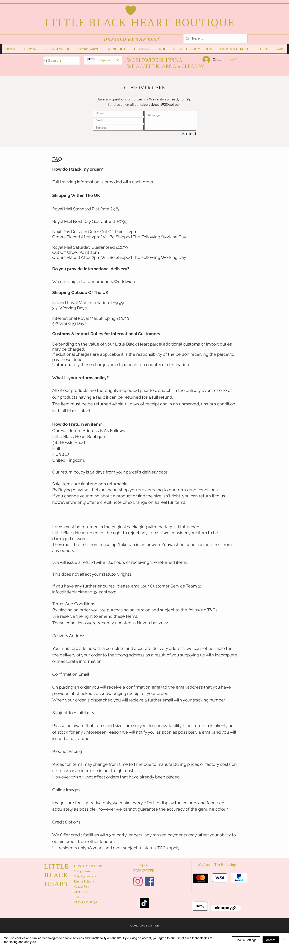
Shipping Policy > (85, 876)
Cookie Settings (245, 940)
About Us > (81, 892)
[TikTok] (144, 903)
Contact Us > (82, 886)
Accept (270, 940)
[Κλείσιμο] (283, 940)
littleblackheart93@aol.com (160, 104)
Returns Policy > (84, 881)
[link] (234, 58)
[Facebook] (149, 881)
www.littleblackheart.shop (103, 489)
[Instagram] (138, 881)
